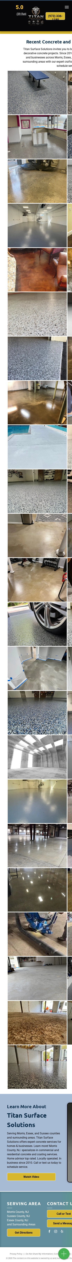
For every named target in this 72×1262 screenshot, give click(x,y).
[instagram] (55, 1231)
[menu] (66, 7)
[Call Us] (64, 1255)
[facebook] (49, 1231)
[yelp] (62, 1231)
